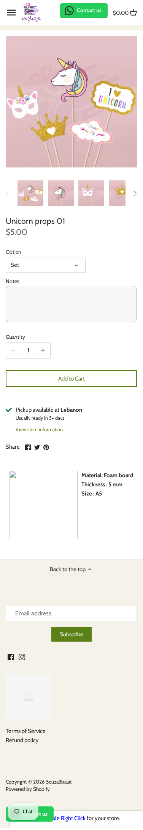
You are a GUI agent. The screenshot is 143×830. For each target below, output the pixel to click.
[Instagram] (22, 657)
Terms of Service (26, 731)
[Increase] (43, 350)
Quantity (15, 337)
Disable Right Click (64, 818)
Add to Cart (71, 378)
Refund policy (22, 740)
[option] (30, 193)
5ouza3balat (59, 782)
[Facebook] (11, 657)
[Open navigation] (11, 12)
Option (13, 252)
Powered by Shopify (28, 789)
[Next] (134, 193)
